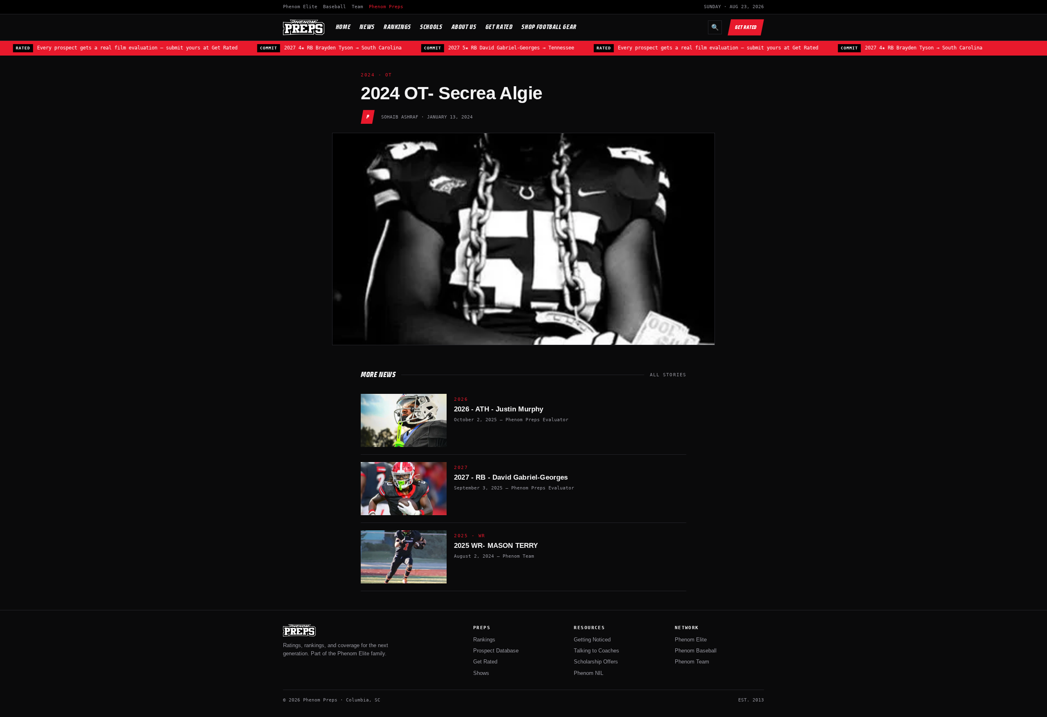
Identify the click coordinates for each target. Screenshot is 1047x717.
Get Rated (499, 26)
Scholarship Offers (596, 662)
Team (357, 6)
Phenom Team (692, 662)
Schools (431, 26)
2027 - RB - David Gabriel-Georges (511, 477)
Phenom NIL (588, 673)
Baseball (334, 6)
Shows (481, 673)
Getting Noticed (592, 640)
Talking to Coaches (596, 651)
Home (343, 26)
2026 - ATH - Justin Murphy (498, 409)
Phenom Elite (300, 6)
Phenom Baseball (696, 651)
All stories (668, 374)
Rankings (397, 26)
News (367, 26)
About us (464, 26)
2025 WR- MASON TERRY (496, 545)
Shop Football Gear (549, 26)
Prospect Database (496, 651)
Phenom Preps (386, 6)
